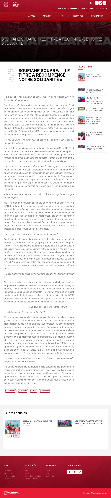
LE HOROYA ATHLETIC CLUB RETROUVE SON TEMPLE (95, 109)
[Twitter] (100, 3)
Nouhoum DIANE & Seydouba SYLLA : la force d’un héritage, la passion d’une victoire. (95, 100)
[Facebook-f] (97, 3)
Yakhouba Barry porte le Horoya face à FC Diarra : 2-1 (95, 91)
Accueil (31, 16)
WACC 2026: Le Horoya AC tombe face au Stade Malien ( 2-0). (95, 148)
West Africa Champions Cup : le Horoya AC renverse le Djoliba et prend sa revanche (95, 120)
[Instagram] (104, 3)
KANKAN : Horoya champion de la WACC (94, 76)
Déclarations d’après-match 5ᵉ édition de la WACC (94, 134)
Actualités (47, 16)
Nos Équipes (78, 16)
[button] (91, 3)
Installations (97, 16)
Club (63, 16)
